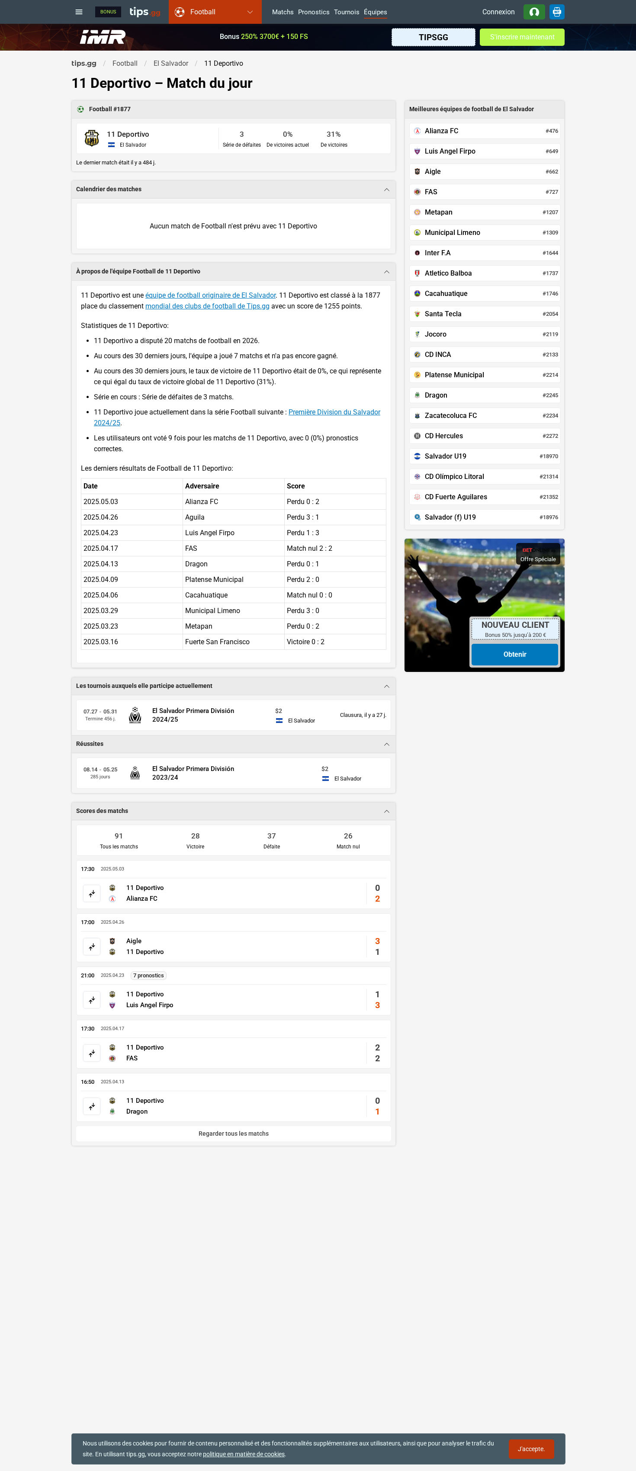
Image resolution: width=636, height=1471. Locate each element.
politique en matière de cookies (244, 1454)
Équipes (375, 12)
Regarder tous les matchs (234, 1133)
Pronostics (314, 12)
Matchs (283, 12)
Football (101, 109)
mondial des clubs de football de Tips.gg (207, 306)
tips (145, 12)
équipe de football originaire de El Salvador (210, 295)
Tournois (347, 12)
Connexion (498, 12)
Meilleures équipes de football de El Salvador (471, 109)
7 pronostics (148, 975)
